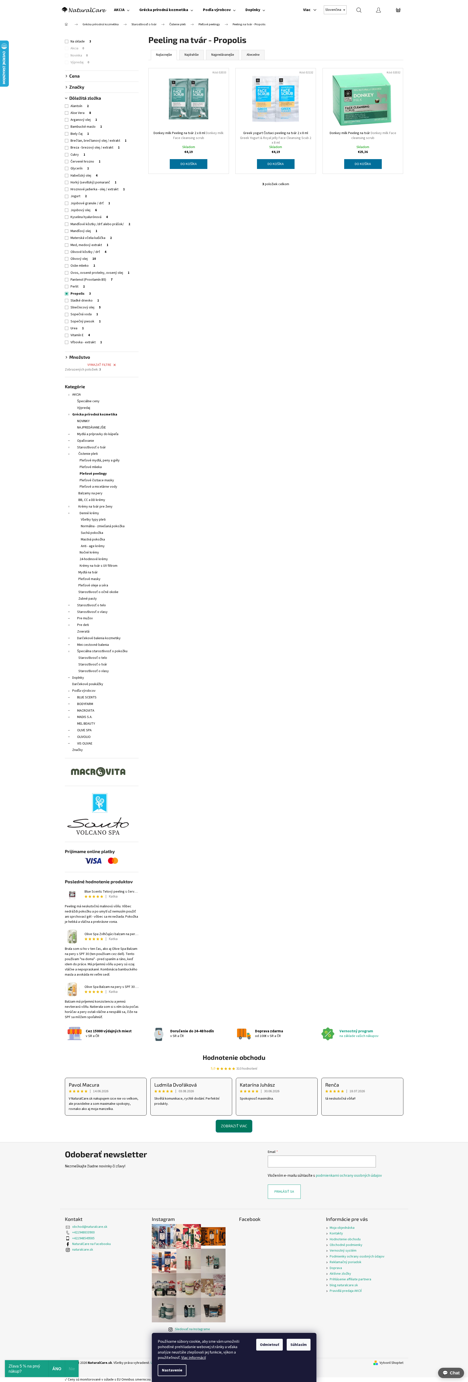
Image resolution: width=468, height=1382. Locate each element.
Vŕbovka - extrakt (86, 342)
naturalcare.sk (82, 1249)
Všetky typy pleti (93, 519)
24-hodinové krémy (94, 559)
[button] (451, 1373)
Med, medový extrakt (89, 245)
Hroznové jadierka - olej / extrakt (98, 189)
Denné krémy (89, 513)
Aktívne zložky (340, 1273)
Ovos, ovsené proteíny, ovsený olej (100, 272)
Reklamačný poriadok (345, 1262)
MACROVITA (85, 710)
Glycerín (80, 168)
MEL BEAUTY (86, 723)
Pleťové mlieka (91, 467)
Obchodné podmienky (346, 1245)
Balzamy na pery (90, 493)
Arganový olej (84, 119)
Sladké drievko (85, 300)
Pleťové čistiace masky (97, 480)
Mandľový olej (84, 231)
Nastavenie (172, 1370)
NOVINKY (83, 421)
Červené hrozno (85, 161)
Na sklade (81, 41)
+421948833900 (83, 1232)
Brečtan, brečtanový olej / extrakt (99, 140)
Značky (77, 749)
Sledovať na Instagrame (192, 1329)
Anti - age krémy (93, 546)
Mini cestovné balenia (93, 644)
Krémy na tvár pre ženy (95, 506)
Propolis (81, 293)
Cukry (78, 154)
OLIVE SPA (84, 730)
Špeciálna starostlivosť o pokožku (102, 651)
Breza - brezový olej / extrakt (95, 147)
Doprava (336, 1268)
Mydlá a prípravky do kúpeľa (97, 434)
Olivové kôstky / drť (88, 251)
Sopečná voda (84, 314)
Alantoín (80, 106)
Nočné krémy (89, 552)
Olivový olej (83, 258)
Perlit (78, 286)
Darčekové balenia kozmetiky (99, 638)
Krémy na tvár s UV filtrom (98, 565)
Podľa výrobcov (84, 690)
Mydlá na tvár (88, 572)
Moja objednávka (342, 1227)
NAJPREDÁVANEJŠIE (91, 427)
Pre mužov (85, 618)
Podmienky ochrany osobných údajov (357, 1256)
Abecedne (253, 55)
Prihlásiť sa (284, 1191)
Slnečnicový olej (86, 307)
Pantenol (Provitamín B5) (92, 279)
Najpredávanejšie (222, 55)
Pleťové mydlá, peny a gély (100, 460)
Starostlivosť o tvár (91, 447)
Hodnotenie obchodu (234, 1057)
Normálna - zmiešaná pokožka (103, 526)
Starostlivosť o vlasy (92, 611)
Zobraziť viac (234, 1126)
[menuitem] (121, 10)
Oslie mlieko (83, 265)
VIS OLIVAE (84, 743)
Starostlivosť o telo (91, 605)
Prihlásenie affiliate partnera (350, 1279)
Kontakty (336, 1233)
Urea (77, 328)
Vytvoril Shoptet (391, 1363)
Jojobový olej (84, 210)
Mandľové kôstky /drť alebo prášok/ (100, 224)
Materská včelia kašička (91, 237)
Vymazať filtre (99, 364)
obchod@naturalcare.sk (89, 1226)
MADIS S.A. (84, 717)
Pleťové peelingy (93, 473)
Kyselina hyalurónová (89, 217)
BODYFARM (85, 704)
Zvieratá (83, 631)
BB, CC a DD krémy (91, 500)
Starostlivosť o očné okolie (98, 592)
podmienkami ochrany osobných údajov (349, 1175)
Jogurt (79, 196)
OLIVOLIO (84, 736)
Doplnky (78, 677)
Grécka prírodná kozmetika (94, 414)
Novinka (79, 55)
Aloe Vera (81, 113)
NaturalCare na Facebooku (91, 1244)
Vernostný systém (343, 1250)
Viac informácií (193, 1357)
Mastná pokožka (93, 539)
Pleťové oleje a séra (93, 585)
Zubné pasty (87, 598)
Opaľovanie (85, 440)
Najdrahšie (191, 55)
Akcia (77, 48)
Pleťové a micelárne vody (98, 486)
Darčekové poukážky (87, 684)
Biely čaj (80, 133)
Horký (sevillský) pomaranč (93, 182)
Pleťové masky (89, 579)
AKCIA (76, 394)
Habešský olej (84, 175)
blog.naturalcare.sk (344, 1285)
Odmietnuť (269, 1344)
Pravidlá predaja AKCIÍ (346, 1290)
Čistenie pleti (88, 453)
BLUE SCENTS (87, 697)
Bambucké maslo (86, 126)
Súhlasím (298, 1344)
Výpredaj (80, 62)
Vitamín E (80, 335)
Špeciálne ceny (88, 401)
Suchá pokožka (92, 532)
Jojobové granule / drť (90, 203)
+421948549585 (83, 1238)
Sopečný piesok (86, 321)
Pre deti (83, 624)
